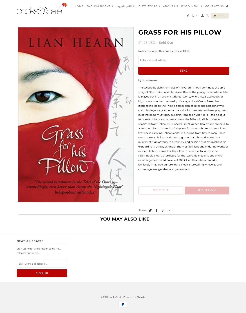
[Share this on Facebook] (156, 210)
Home (79, 6)
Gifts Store (149, 6)
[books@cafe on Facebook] (188, 16)
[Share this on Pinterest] (163, 210)
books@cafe (115, 297)
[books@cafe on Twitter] (227, 7)
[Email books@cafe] (197, 16)
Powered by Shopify (134, 297)
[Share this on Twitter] (150, 210)
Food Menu (192, 6)
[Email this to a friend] (169, 210)
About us (170, 6)
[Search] (207, 16)
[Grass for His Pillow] (76, 114)
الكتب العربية (126, 6)
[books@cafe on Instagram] (192, 16)
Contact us (214, 6)
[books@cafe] (42, 8)
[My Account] (202, 16)
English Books (100, 6)
